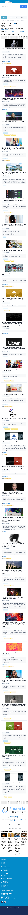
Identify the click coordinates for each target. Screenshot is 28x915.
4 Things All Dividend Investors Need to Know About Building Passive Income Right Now (13, 393)
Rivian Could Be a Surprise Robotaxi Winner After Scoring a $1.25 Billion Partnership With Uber (13, 300)
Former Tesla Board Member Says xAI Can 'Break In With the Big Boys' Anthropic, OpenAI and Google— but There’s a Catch (14, 545)
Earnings (12, 286)
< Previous (3, 37)
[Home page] (8, 2)
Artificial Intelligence (7, 63)
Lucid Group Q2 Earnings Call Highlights (12, 782)
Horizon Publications (15, 907)
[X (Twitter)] (9, 824)
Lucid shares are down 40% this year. (11, 330)
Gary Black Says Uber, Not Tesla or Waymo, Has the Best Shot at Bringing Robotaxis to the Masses (14, 226)
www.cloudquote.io (14, 816)
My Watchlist (14, 10)
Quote (5, 31)
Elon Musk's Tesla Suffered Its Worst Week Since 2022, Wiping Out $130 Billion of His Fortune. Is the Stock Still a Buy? (14, 148)
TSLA (14, 23)
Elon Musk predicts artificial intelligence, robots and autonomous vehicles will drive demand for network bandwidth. (14, 713)
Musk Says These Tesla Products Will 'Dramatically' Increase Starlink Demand (12, 493)
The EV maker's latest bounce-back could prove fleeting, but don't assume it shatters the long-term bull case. (14, 280)
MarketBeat (5, 452)
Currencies (12, 20)
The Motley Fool (5, 158)
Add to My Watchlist (5, 29)
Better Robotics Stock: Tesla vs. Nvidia (12, 731)
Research (22, 31)
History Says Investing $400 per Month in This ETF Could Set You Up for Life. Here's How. (13, 199)
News (8, 20)
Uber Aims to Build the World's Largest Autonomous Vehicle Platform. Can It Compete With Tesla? (13, 349)
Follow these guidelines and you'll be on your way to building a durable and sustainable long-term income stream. (14, 400)
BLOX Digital (10, 913)
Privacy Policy (21, 819)
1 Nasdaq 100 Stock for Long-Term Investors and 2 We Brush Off (14, 652)
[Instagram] (18, 824)
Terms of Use (18, 908)
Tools (22, 17)
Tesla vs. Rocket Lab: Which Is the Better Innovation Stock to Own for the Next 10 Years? (12, 572)
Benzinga (4, 531)
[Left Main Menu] (2, 2)
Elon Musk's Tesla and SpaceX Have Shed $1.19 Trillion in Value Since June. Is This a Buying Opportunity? (13, 468)
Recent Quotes (4, 10)
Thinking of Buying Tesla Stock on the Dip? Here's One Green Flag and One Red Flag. (12, 249)
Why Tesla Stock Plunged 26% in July (12, 75)
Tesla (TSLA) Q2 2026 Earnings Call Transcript (14, 418)
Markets (4, 17)
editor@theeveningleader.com (11, 898)
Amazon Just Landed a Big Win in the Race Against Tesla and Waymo (12, 598)
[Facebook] (12, 824)
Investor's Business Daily (6, 61)
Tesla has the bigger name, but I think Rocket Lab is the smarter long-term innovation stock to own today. (14, 579)
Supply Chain (10, 796)
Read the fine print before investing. (11, 305)
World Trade (11, 666)
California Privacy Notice (15, 909)
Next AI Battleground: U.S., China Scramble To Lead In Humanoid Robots (13, 49)
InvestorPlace (5, 109)
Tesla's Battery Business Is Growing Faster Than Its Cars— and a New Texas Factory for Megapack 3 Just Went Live (14, 174)
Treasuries (22, 20)
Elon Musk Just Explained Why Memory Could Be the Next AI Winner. (14, 369)
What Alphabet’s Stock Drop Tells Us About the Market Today (13, 755)
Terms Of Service (13, 820)
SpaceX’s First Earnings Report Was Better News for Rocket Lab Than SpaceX (14, 99)
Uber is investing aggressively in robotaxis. (12, 354)
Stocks (10, 17)
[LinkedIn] (15, 824)
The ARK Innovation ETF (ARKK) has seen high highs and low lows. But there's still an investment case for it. (14, 129)
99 (24, 36)
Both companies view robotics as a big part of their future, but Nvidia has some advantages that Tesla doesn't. (14, 737)
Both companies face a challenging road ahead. (14, 473)
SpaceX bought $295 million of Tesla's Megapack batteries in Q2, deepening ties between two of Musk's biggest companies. (14, 528)
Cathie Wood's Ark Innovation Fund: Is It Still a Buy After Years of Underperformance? (13, 122)
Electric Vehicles (7, 160)
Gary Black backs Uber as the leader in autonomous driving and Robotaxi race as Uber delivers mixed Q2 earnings (13, 233)
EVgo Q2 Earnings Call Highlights (10, 441)
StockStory (4, 664)
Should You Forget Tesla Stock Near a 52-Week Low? (13, 273)
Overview (4, 20)
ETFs (16, 17)
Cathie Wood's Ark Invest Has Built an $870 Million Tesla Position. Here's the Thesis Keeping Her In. (14, 680)
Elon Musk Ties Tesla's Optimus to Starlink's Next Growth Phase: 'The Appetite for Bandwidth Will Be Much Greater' (14, 706)
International (17, 20)
